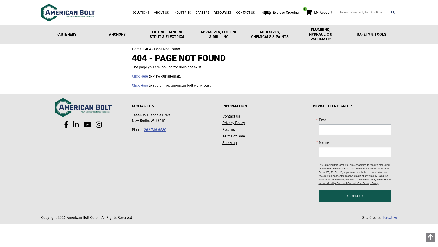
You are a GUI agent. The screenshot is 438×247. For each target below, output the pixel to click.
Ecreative (389, 217)
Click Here (140, 76)
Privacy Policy (233, 123)
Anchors (117, 34)
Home (136, 49)
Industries (182, 12)
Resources (223, 12)
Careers (202, 12)
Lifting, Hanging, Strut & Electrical (168, 34)
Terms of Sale (233, 136)
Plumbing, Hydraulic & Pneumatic (320, 34)
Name (324, 142)
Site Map (229, 143)
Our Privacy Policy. (368, 183)
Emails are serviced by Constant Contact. (355, 181)
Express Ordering (286, 13)
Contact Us (245, 12)
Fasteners (66, 34)
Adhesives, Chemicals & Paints (270, 34)
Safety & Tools (371, 34)
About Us (161, 12)
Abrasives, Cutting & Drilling (219, 34)
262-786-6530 (155, 130)
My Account (323, 13)
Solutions (140, 12)
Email (323, 120)
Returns (228, 129)
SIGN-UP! (355, 196)
